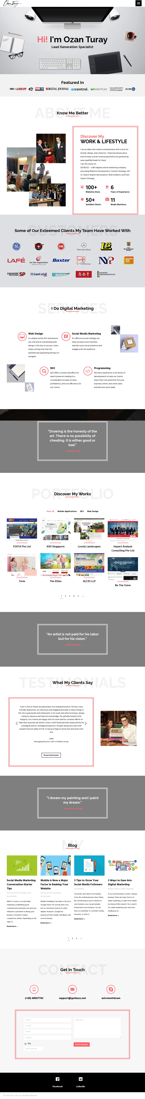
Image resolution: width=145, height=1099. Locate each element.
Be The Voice (123, 585)
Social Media (11, 896)
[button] (17, 723)
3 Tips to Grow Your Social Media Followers (88, 882)
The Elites (56, 581)
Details (24, 543)
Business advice (114, 888)
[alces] (89, 564)
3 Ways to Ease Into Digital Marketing (120, 882)
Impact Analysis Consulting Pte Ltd (122, 549)
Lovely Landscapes (89, 547)
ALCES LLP (89, 581)
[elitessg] (55, 564)
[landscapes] (89, 529)
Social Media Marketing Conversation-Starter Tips (21, 884)
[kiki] (55, 529)
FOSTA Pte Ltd (22, 547)
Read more (11, 926)
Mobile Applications (67, 511)
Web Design (92, 511)
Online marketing (127, 888)
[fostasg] (22, 529)
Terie (22, 581)
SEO (82, 511)
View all (50, 511)
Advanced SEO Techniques (17, 892)
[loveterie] (22, 564)
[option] (51, 726)
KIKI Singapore (56, 547)
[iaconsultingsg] (123, 529)
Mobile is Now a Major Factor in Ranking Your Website (54, 884)
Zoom (18, 543)
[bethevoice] (123, 568)
